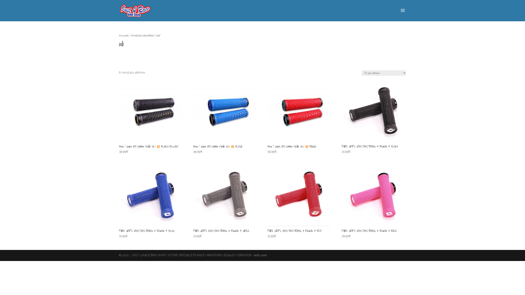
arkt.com (260, 255)
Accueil (124, 35)
